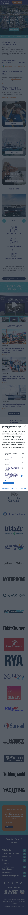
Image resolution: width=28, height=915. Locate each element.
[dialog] (14, 457)
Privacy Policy (22, 488)
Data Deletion (5, 488)
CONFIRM (8, 483)
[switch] (22, 457)
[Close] (25, 426)
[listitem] (14, 454)
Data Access (14, 488)
